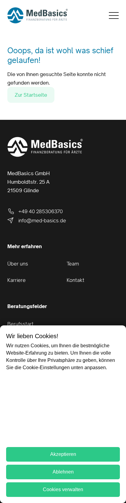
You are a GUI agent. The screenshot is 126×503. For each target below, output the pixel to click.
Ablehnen (63, 471)
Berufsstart (20, 324)
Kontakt (75, 280)
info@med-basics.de (42, 220)
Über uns (17, 264)
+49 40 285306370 (40, 211)
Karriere (16, 280)
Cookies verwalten (63, 489)
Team (73, 264)
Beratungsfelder (27, 306)
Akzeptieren (63, 454)
